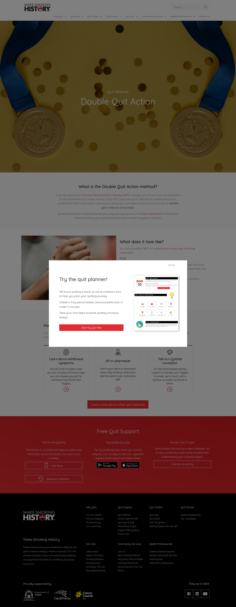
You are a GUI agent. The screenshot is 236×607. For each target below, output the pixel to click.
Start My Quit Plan (91, 327)
